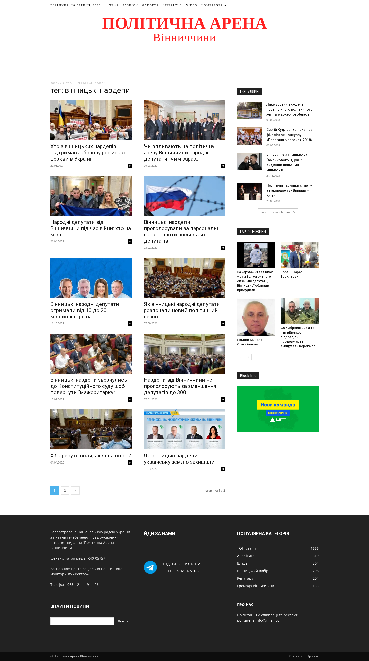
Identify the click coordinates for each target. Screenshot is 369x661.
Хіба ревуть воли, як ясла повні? (90, 456)
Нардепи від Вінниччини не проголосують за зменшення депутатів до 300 (180, 386)
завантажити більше (276, 212)
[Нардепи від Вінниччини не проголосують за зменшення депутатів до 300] (184, 354)
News (114, 5)
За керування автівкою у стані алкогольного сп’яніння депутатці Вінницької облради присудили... (255, 281)
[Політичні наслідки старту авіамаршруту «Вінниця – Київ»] (249, 191)
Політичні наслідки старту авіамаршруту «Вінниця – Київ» (289, 190)
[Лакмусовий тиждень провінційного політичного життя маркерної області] (249, 110)
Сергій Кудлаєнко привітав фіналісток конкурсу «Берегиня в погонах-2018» (289, 135)
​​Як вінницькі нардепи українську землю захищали (179, 459)
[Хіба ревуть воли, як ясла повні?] (91, 429)
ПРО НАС (245, 604)
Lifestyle (172, 5)
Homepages (212, 5)
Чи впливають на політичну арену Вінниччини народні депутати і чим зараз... (179, 152)
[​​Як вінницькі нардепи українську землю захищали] (184, 429)
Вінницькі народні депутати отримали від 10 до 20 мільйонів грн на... (84, 310)
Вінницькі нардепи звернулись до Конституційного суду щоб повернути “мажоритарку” (88, 386)
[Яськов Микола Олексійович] (256, 317)
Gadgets (150, 5)
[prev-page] (240, 357)
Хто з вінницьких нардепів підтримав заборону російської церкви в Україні (89, 152)
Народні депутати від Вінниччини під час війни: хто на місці (90, 228)
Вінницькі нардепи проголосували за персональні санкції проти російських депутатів (182, 231)
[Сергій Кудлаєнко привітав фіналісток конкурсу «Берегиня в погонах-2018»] (249, 136)
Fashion (130, 5)
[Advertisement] (184, 63)
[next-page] (75, 490)
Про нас (313, 656)
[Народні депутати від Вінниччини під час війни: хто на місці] (91, 196)
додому (55, 83)
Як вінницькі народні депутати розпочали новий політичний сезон (182, 310)
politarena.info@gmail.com (260, 620)
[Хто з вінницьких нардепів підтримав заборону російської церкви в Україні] (91, 120)
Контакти (296, 656)
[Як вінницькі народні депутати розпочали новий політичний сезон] (184, 278)
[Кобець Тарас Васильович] (300, 255)
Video (191, 5)
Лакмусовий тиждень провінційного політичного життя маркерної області (289, 109)
